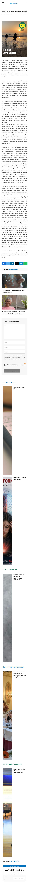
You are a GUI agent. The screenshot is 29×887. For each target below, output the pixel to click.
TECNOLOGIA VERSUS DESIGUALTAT (13, 290)
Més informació (19, 878)
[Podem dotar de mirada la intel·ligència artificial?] (7, 618)
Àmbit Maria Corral (9, 15)
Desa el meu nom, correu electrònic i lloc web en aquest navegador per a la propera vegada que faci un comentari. (14, 357)
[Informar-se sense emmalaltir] (7, 521)
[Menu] (3, 2)
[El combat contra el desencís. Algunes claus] (7, 812)
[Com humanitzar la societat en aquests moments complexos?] (7, 715)
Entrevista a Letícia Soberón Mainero (13, 311)
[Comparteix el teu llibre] (7, 430)
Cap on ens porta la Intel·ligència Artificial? (14, 870)
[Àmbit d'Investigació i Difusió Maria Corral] (14, 2)
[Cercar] (26, 2)
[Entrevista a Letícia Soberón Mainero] (14, 302)
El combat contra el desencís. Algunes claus (19, 770)
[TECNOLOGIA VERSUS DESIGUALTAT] (14, 281)
